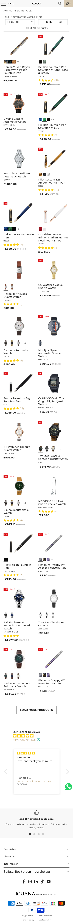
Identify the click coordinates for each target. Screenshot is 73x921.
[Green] (44, 61)
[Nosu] (48, 559)
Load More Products (36, 710)
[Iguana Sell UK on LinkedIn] (36, 882)
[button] (46, 80)
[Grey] (47, 448)
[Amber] (40, 174)
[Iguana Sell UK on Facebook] (24, 882)
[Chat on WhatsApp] (68, 788)
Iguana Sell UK (49, 894)
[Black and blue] (40, 119)
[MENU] (2, 3)
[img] (38, 736)
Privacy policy (28, 920)
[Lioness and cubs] (14, 61)
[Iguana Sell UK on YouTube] (48, 882)
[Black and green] (44, 119)
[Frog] (10, 61)
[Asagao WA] (40, 559)
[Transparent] (48, 174)
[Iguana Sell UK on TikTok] (42, 882)
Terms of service (45, 916)
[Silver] (40, 615)
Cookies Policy (45, 920)
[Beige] (53, 448)
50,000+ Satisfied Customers (36, 819)
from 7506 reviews (24, 739)
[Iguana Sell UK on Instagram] (30, 882)
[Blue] (6, 229)
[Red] (40, 229)
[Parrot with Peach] (6, 61)
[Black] (40, 61)
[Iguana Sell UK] (36, 3)
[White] (44, 229)
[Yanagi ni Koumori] (44, 559)
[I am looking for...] (60, 3)
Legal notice (27, 916)
